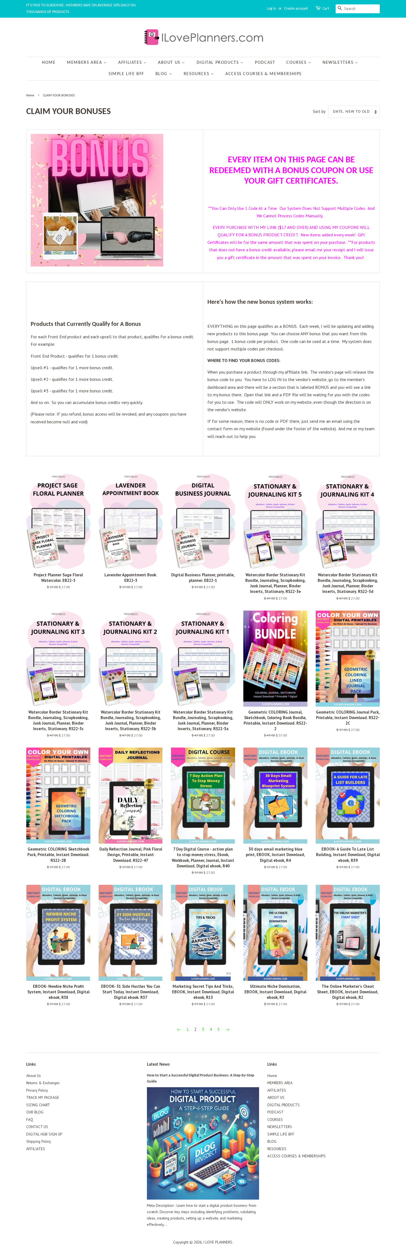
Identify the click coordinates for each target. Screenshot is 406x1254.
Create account (296, 9)
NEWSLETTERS (339, 62)
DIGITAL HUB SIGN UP (44, 1134)
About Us (33, 1075)
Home (49, 62)
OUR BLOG (34, 1112)
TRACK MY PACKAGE (42, 1097)
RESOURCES (197, 74)
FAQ (29, 1119)
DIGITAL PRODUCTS (218, 62)
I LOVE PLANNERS (217, 1242)
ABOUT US (170, 62)
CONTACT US (37, 1126)
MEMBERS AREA (85, 62)
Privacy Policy (37, 1090)
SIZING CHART (38, 1104)
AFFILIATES (130, 62)
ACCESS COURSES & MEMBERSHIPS (263, 74)
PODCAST (265, 62)
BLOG (162, 74)
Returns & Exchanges (43, 1082)
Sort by (319, 111)
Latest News (158, 1064)
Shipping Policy (38, 1141)
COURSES (297, 62)
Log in (271, 9)
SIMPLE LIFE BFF (126, 74)
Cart (326, 9)
